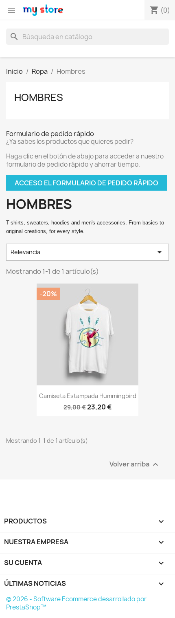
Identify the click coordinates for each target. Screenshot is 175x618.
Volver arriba (134, 464)
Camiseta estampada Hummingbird (87, 396)
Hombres (38, 97)
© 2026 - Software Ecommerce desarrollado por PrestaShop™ (76, 603)
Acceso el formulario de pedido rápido (86, 182)
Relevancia (87, 252)
